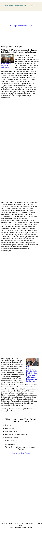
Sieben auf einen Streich (21, 453)
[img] (21, 6)
